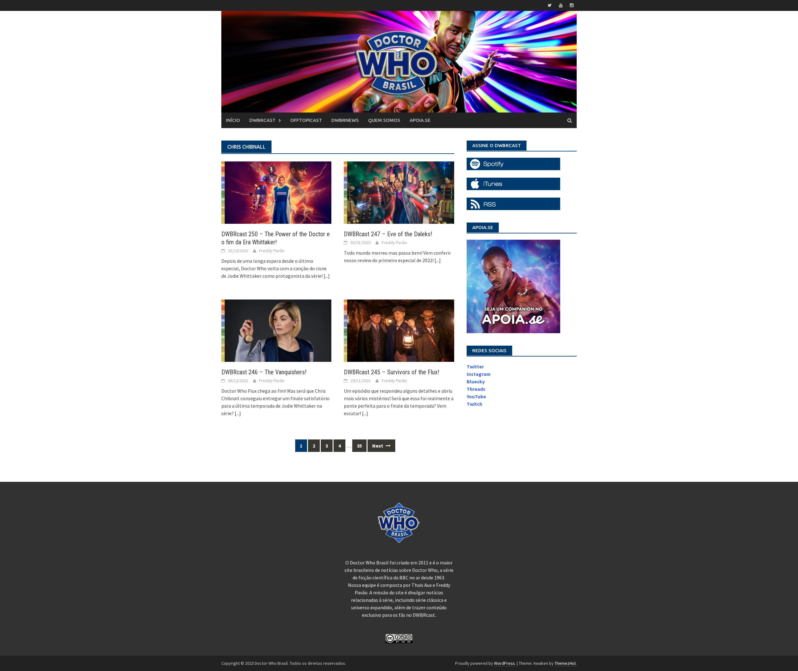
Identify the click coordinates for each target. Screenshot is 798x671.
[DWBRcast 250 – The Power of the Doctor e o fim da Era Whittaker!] (276, 192)
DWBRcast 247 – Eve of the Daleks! (388, 234)
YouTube (476, 396)
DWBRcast (262, 120)
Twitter (475, 366)
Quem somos (384, 120)
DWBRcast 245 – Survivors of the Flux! (391, 372)
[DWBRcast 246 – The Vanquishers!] (276, 330)
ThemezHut (565, 663)
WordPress (504, 663)
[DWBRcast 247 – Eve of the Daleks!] (399, 192)
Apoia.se (420, 120)
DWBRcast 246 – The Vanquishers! (263, 372)
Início (233, 120)
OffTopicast (306, 120)
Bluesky (476, 381)
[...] (327, 276)
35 (359, 446)
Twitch (474, 404)
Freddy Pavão (272, 250)
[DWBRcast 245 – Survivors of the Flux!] (399, 330)
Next (378, 446)
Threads (476, 389)
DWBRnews (345, 120)
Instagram (479, 374)
